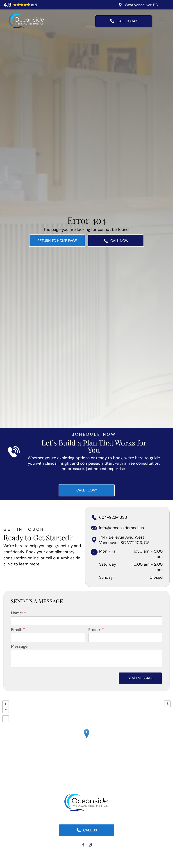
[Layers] (167, 704)
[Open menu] (162, 21)
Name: (17, 613)
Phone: (94, 629)
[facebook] (83, 845)
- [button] (6, 710)
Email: (16, 629)
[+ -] (86, 738)
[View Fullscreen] (6, 719)
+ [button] (6, 704)
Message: (19, 646)
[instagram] (90, 845)
